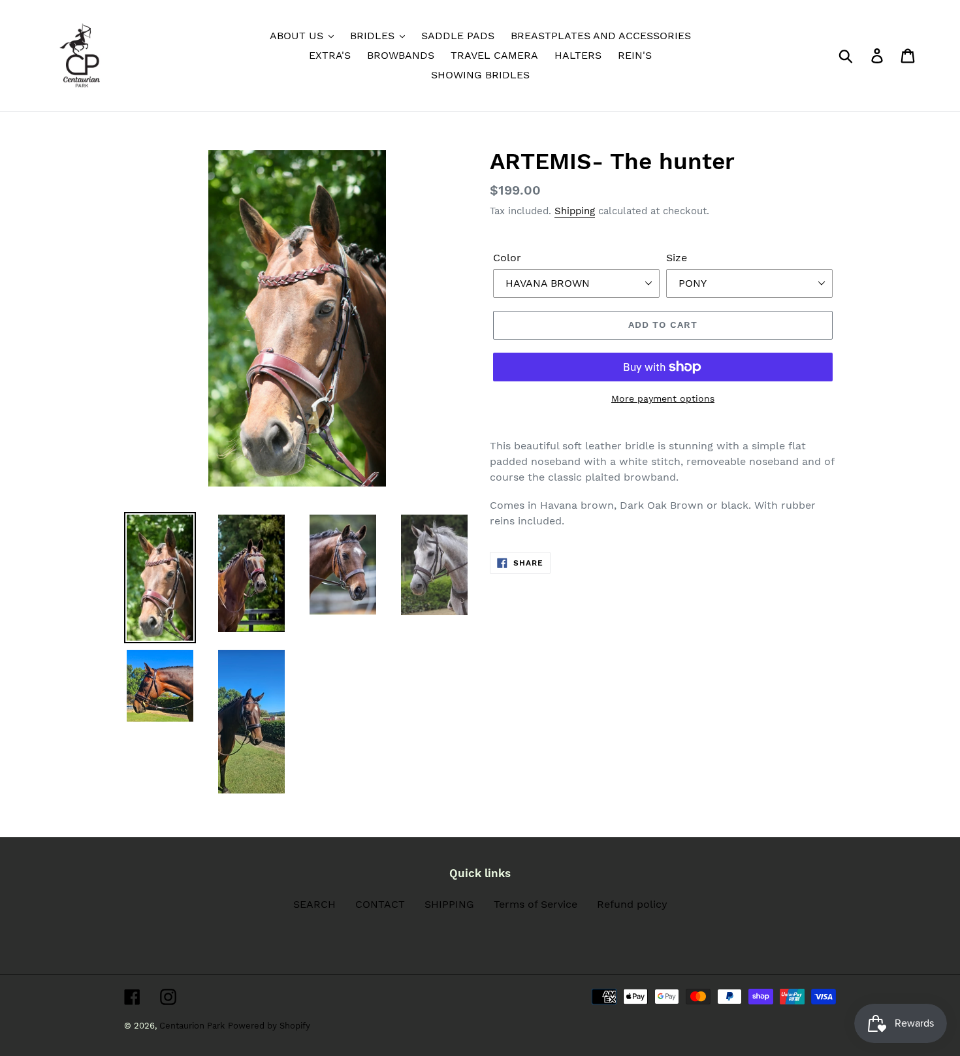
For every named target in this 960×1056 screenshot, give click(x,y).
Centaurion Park (192, 1026)
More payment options (662, 398)
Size (676, 257)
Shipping (574, 211)
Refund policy (632, 904)
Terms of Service (535, 904)
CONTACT (380, 904)
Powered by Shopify (269, 1026)
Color (507, 257)
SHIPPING (449, 904)
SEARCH (314, 904)
